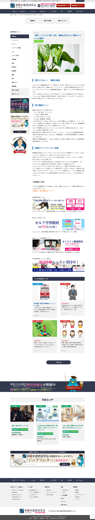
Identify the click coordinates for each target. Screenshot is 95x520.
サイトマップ (78, 499)
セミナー (14, 44)
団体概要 (69, 11)
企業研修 (14, 59)
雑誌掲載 (14, 86)
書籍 (38, 284)
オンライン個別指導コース (35, 492)
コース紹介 (32, 11)
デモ (13, 51)
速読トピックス (62, 20)
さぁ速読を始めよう (16, 499)
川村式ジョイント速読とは (18, 11)
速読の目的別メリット (17, 497)
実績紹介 (32, 20)
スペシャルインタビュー (51, 492)
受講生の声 (42, 11)
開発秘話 (77, 492)
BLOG (62, 498)
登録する (20, 131)
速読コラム (39, 41)
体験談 (15, 406)
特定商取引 (77, 497)
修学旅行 (14, 67)
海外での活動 (47, 20)
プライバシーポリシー (80, 494)
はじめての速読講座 (33, 497)
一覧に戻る (58, 362)
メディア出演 (15, 55)
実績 (62, 11)
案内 (13, 78)
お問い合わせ (79, 11)
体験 (65, 284)
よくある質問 (53, 11)
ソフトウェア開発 (16, 47)
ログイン (80, 1)
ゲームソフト (15, 40)
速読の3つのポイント (16, 494)
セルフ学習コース (33, 494)
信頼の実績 (14, 492)
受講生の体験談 (49, 494)
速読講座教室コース (33, 490)
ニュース (63, 501)
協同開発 (14, 70)
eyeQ (64, 492)
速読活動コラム (66, 490)
